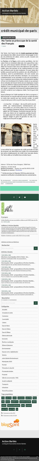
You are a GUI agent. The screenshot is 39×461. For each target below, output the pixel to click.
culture (34, 401)
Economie (4, 339)
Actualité (4, 309)
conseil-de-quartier (25, 401)
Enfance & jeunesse (7, 345)
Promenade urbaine (7, 371)
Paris (34, 398)
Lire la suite (7, 222)
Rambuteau (19, 170)
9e (17, 409)
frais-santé (26, 182)
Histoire (4, 355)
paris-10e (4, 409)
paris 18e (11, 409)
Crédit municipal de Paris (29, 53)
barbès (4, 405)
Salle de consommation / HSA (10, 378)
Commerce (5, 316)
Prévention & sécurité (8, 368)
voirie (14, 398)
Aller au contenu (5, 1)
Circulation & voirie (7, 313)
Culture (4, 322)
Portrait (4, 365)
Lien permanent (6, 180)
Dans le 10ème (6, 329)
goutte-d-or (14, 401)
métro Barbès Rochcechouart (10, 358)
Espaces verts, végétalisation (10, 352)
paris (33, 180)
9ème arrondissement (14, 405)
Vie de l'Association (7, 391)
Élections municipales (8, 342)
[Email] (24, 197)
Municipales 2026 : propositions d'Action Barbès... (18, 263)
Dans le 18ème (6, 332)
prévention (21, 398)
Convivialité (5, 319)
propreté (28, 405)
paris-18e (28, 398)
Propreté (4, 374)
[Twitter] (19, 197)
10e (3, 398)
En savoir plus (11, 459)
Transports (5, 384)
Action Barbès (10, 10)
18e (3, 401)
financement (19, 182)
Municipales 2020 (7, 361)
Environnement (6, 348)
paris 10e (8, 398)
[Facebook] (14, 197)
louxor (8, 401)
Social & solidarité (7, 381)
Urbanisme (5, 387)
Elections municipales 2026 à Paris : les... (15, 257)
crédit (13, 182)
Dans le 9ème (6, 326)
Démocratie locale (7, 335)
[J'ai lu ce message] (37, 456)
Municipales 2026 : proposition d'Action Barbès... (18, 281)
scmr (23, 405)
